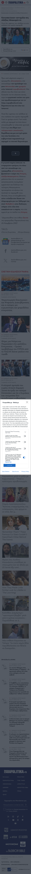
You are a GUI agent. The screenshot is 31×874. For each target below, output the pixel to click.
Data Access (15, 471)
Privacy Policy (25, 471)
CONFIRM (9, 465)
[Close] (27, 402)
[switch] (24, 436)
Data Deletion (5, 471)
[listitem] (15, 432)
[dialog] (15, 437)
